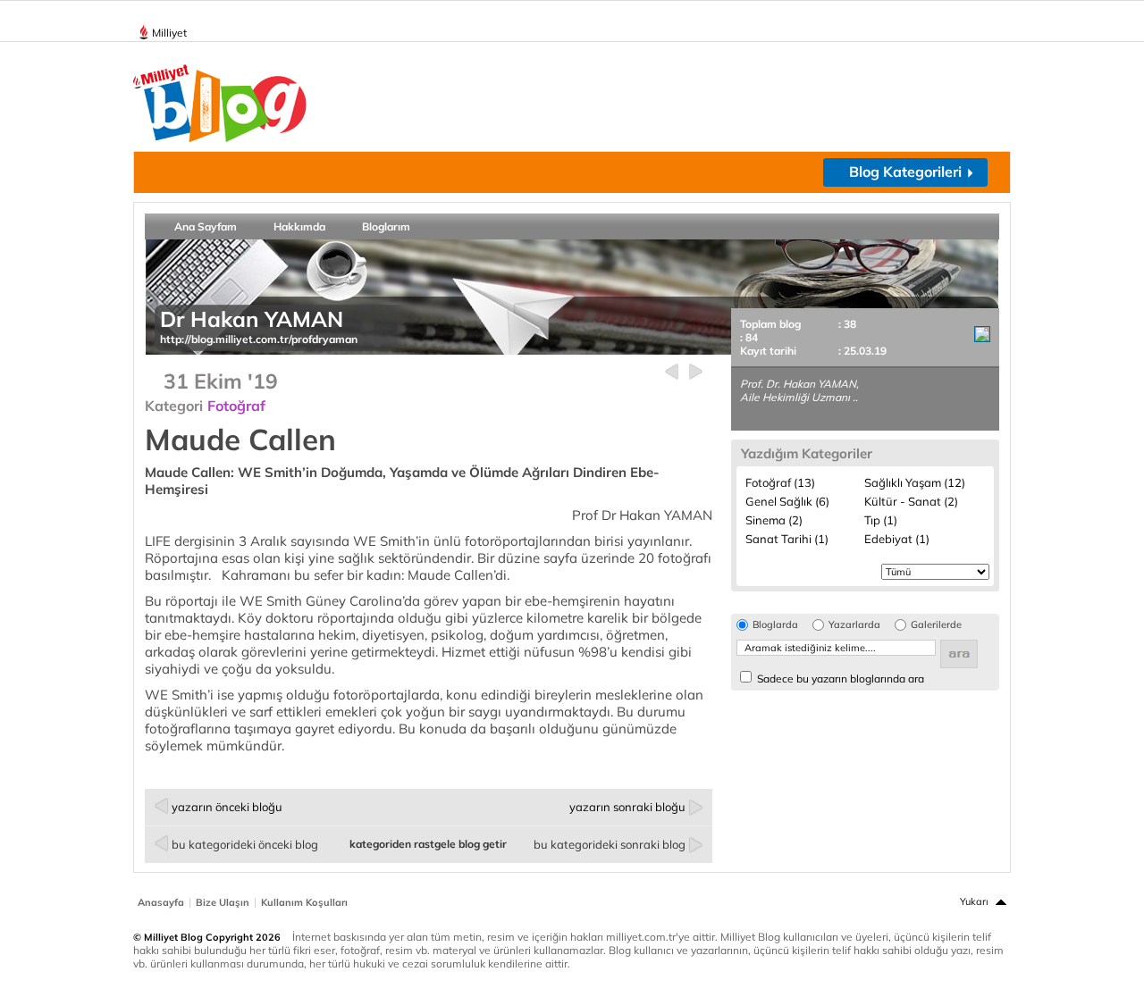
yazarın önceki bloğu (227, 807)
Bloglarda (775, 625)
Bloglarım (386, 226)
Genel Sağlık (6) (787, 501)
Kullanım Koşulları (304, 902)
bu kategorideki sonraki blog (610, 844)
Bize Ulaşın (222, 902)
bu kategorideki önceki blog (245, 844)
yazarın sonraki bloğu (627, 807)
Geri (671, 372)
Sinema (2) (774, 520)
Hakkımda (299, 226)
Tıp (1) (880, 520)
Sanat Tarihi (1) (787, 539)
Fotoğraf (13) (780, 482)
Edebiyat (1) (897, 539)
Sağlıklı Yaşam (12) (914, 482)
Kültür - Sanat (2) (911, 501)
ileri (695, 372)
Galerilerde (936, 625)
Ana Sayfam (205, 226)
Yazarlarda (854, 625)
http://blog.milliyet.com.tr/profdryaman (259, 339)
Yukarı (974, 901)
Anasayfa (161, 902)
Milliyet (169, 32)
